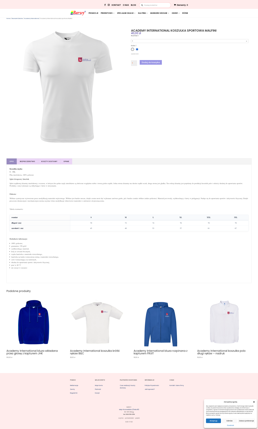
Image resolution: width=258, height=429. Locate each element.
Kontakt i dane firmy (177, 385)
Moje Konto (99, 385)
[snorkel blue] (137, 49)
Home (8, 18)
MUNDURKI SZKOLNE (158, 13)
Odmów (229, 421)
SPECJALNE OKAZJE (125, 13)
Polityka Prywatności (152, 385)
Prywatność (230, 425)
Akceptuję (213, 421)
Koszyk (97, 393)
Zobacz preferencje (246, 421)
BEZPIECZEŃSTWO (27, 161)
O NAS (126, 5)
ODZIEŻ (175, 13)
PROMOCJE (93, 13)
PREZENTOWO (107, 13)
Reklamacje (74, 385)
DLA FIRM (142, 13)
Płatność (98, 389)
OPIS (12, 161)
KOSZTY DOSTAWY (49, 161)
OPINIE (66, 161)
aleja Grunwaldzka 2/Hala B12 (129, 409)
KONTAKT (116, 5)
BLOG (133, 5)
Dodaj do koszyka (151, 62)
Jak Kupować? (150, 389)
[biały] (132, 49)
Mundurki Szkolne (17, 18)
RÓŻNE (185, 13)
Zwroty (72, 389)
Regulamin (74, 393)
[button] (254, 402)
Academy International (31, 18)
